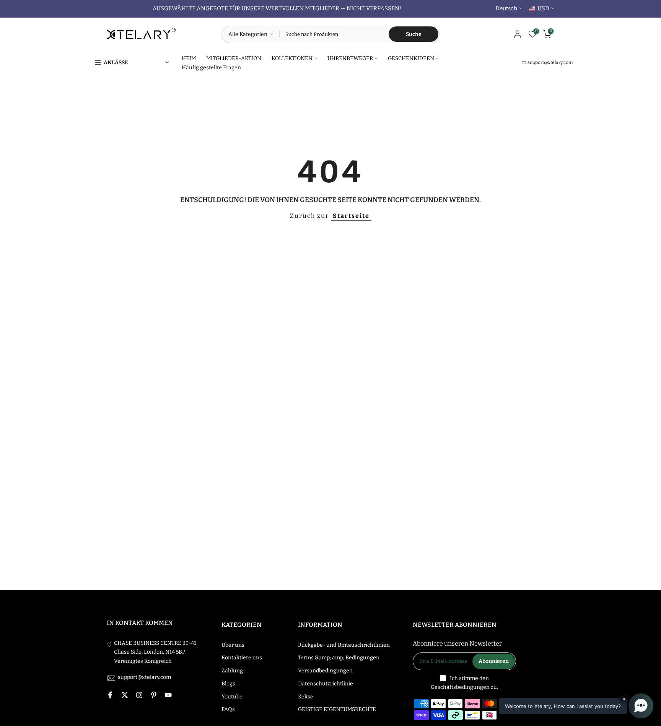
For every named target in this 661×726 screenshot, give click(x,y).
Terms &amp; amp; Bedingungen (338, 657)
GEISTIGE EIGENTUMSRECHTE (337, 709)
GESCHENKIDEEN (411, 58)
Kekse (305, 696)
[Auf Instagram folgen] (139, 695)
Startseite (351, 215)
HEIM (189, 58)
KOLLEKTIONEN (292, 58)
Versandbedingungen (325, 670)
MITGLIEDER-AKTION (233, 58)
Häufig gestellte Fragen (211, 67)
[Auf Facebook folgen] (110, 695)
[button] (576, 705)
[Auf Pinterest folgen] (153, 695)
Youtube (232, 696)
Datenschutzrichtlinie (325, 683)
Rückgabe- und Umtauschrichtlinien (344, 645)
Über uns (232, 645)
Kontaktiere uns (241, 657)
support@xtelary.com (550, 62)
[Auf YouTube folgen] (168, 695)
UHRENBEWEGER (350, 58)
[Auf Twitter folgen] (124, 695)
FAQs (228, 709)
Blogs (228, 683)
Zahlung (232, 670)
